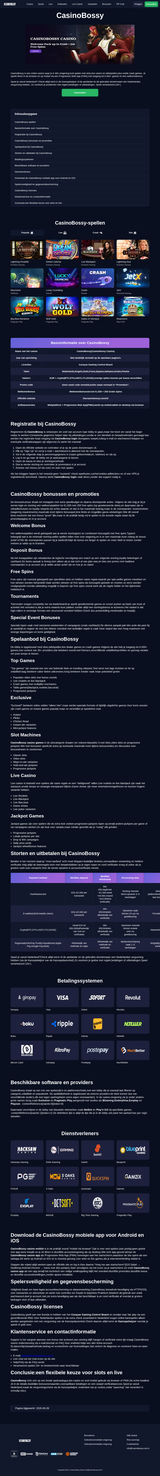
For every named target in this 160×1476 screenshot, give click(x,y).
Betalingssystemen (24, 159)
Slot (131, 233)
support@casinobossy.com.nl (37, 1355)
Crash (95, 233)
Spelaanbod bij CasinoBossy (29, 147)
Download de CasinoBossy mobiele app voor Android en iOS (45, 178)
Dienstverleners (22, 172)
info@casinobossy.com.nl (138, 1448)
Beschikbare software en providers (32, 165)
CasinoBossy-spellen (25, 122)
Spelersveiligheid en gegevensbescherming (36, 184)
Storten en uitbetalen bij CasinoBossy (33, 153)
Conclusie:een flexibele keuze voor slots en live (38, 203)
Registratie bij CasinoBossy (28, 134)
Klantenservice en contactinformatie (32, 196)
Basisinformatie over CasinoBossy (32, 128)
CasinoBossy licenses (26, 190)
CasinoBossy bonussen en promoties (33, 140)
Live (60, 233)
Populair (25, 233)
